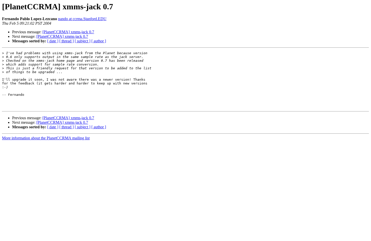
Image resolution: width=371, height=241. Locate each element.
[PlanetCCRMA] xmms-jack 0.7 (68, 32)
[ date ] (52, 41)
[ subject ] (82, 41)
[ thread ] (66, 41)
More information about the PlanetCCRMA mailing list (46, 138)
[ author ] (98, 41)
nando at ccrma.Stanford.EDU (82, 19)
